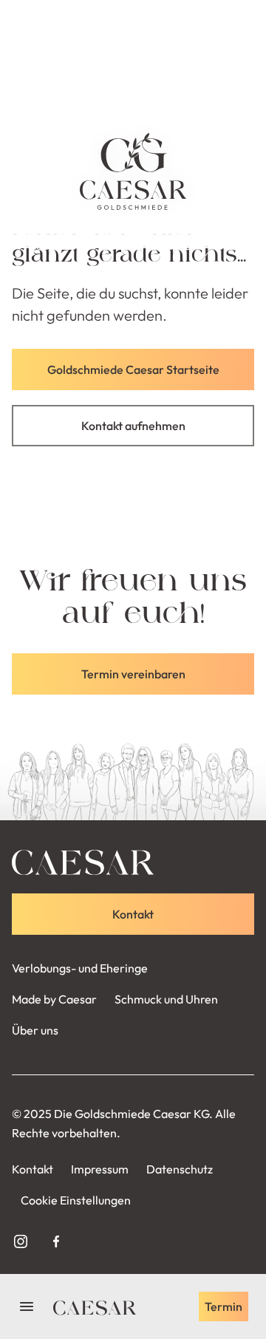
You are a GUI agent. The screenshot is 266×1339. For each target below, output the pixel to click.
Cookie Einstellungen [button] (76, 1200)
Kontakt (32, 1169)
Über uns (35, 1030)
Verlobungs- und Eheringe (80, 968)
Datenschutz (179, 1169)
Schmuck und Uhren (166, 999)
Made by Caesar (54, 999)
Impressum (100, 1169)
